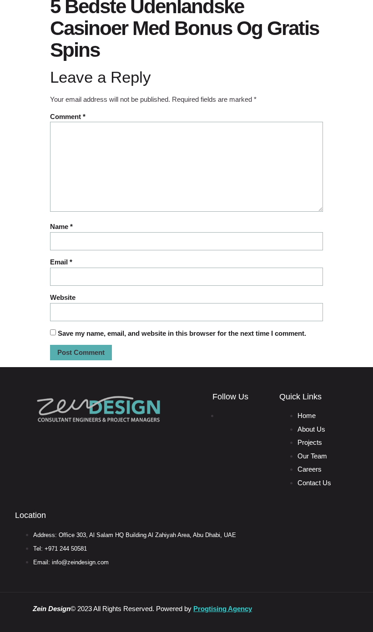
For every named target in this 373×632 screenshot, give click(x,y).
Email (61, 262)
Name (61, 226)
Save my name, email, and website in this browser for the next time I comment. (182, 333)
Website (63, 297)
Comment (68, 116)
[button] (284, 14)
